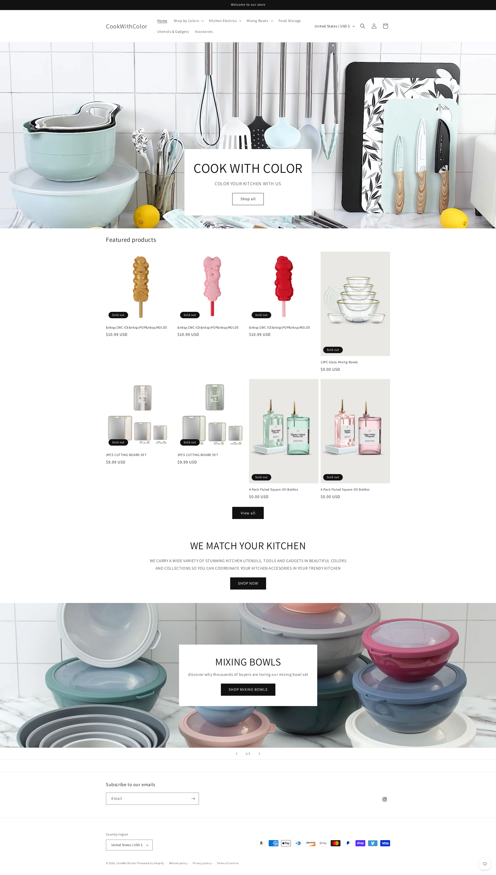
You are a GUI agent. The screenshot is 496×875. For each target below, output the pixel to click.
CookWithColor (127, 863)
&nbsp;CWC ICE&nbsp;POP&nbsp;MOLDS (136, 328)
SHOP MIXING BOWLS (248, 689)
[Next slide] (259, 753)
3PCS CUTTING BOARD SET (126, 455)
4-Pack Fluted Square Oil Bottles (273, 489)
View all (248, 512)
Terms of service (227, 863)
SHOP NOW (248, 583)
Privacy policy (202, 863)
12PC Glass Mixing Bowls (339, 362)
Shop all (248, 199)
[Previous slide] (236, 753)
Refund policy (178, 863)
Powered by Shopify (150, 863)
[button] (188, 20)
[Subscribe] (193, 799)
